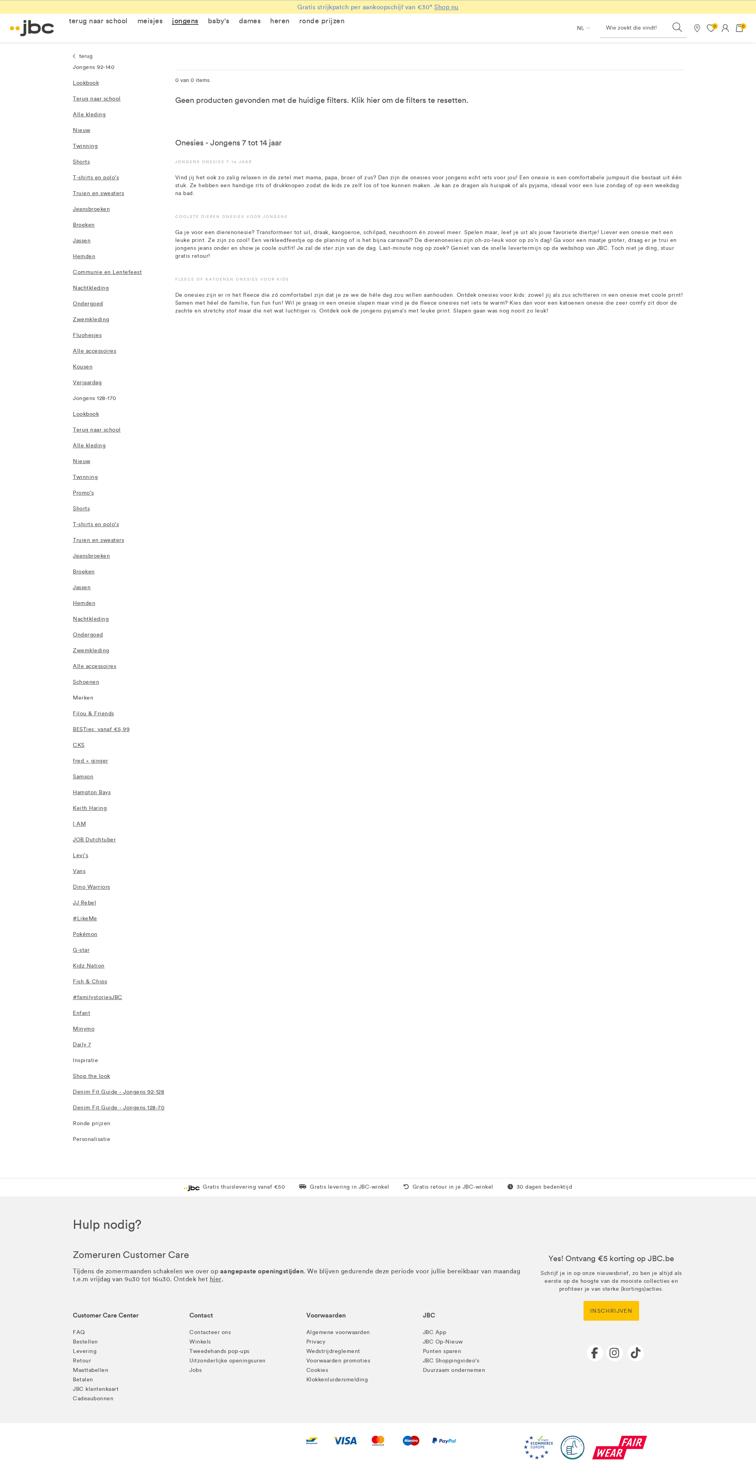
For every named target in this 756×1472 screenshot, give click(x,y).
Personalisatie (91, 1139)
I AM (79, 824)
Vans (79, 871)
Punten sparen (442, 1351)
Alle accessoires (94, 351)
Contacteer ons (210, 1332)
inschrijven (611, 1311)
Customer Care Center (106, 1315)
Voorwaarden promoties (338, 1360)
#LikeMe (85, 918)
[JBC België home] (32, 28)
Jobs (195, 1370)
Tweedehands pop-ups (219, 1351)
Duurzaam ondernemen (454, 1370)
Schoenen (86, 682)
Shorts (81, 161)
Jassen (82, 240)
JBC (429, 1315)
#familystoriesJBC (97, 997)
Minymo (83, 1028)
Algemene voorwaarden (338, 1332)
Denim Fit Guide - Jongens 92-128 (118, 1092)
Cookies (317, 1370)
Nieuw (82, 130)
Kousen (83, 366)
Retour (82, 1360)
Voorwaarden (326, 1315)
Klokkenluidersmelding (337, 1379)
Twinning (85, 146)
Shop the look (91, 1076)
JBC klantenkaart (96, 1389)
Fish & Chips (90, 981)
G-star (81, 950)
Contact (201, 1315)
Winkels (200, 1341)
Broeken (84, 224)
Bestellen (85, 1341)
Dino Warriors (91, 887)
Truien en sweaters (98, 193)
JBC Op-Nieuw (443, 1341)
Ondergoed (88, 303)
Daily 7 (82, 1044)
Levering (84, 1351)
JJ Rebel (84, 902)
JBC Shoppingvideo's (451, 1360)
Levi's (80, 855)
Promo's (83, 492)
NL (580, 28)
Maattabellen (90, 1370)
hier (373, 100)
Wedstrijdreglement (333, 1351)
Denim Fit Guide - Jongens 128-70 (119, 1107)
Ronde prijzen (92, 1123)
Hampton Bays (92, 792)
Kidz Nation (89, 965)
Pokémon (85, 934)
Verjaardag (87, 382)
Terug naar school (97, 98)
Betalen (83, 1379)
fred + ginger (90, 760)
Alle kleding (89, 114)
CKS (79, 745)
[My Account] (725, 28)
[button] (98, 21)
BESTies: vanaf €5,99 (101, 729)
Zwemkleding (91, 319)
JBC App (435, 1332)
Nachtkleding (91, 288)
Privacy (316, 1341)
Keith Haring (90, 808)
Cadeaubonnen (93, 1398)
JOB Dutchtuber (94, 839)
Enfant (81, 1013)
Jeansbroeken (91, 209)
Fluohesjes (87, 335)
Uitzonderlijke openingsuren (227, 1360)
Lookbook (86, 83)
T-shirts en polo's (96, 177)
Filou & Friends (93, 713)
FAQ (79, 1332)
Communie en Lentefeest (107, 272)
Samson (83, 776)
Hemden (84, 256)
